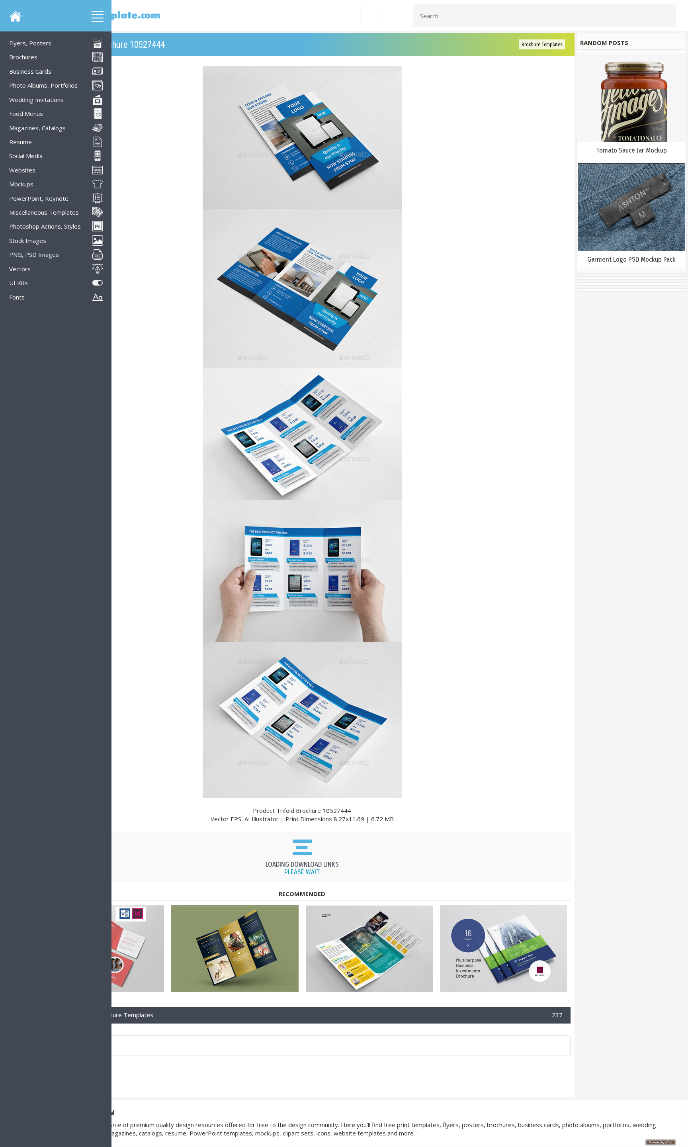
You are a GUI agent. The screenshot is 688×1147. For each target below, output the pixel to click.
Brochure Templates (542, 44)
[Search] (667, 15)
